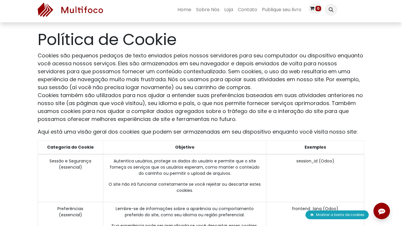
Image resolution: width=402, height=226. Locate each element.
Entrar (353, 9)
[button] (331, 10)
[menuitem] (184, 10)
